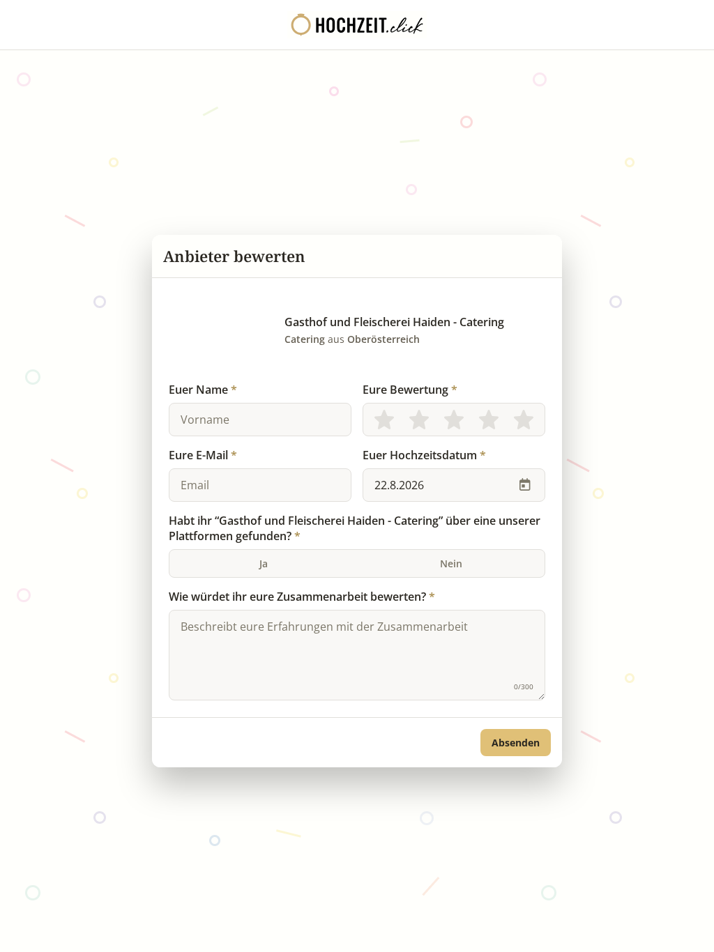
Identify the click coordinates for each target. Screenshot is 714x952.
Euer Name (203, 389)
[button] (515, 742)
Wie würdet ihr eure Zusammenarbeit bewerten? (302, 596)
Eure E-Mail (203, 455)
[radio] (384, 419)
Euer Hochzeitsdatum (424, 455)
